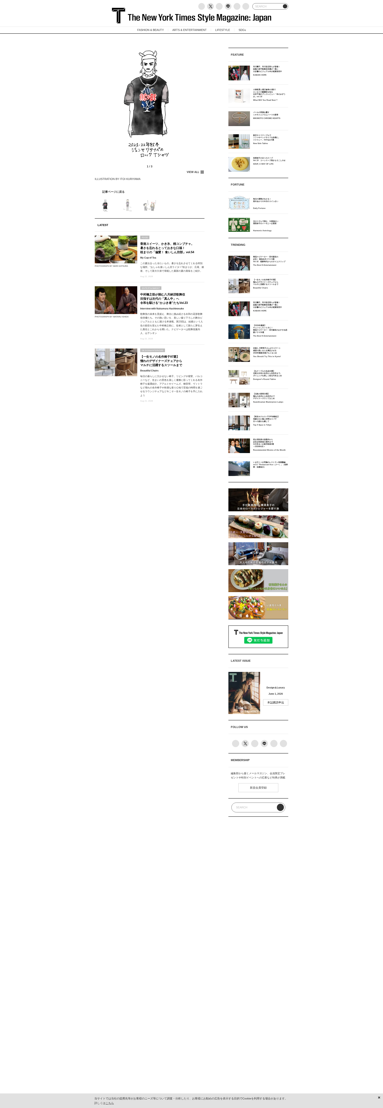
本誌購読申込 (275, 702)
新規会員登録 (258, 787)
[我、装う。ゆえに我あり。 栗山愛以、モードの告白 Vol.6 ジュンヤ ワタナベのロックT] (149, 192)
